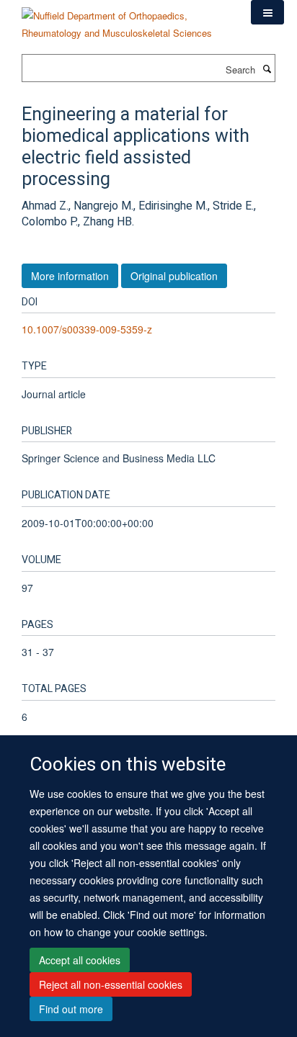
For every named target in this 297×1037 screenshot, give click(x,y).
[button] (267, 12)
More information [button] (70, 276)
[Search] (267, 68)
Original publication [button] (174, 276)
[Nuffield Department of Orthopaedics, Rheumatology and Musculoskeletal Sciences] (125, 19)
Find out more (71, 1009)
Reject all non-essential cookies (110, 984)
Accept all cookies (79, 960)
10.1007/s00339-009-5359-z (87, 329)
